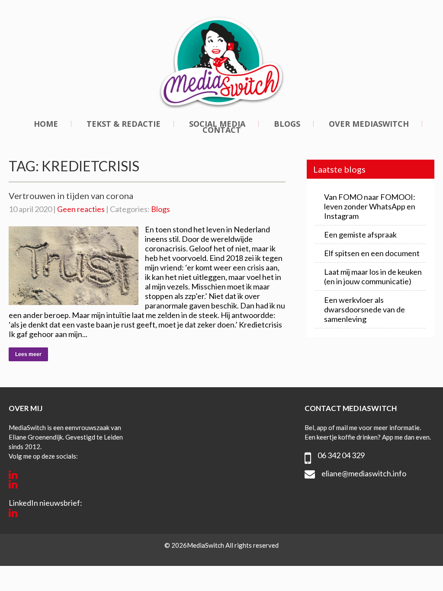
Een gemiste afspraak (360, 234)
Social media (217, 124)
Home (46, 124)
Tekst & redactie (124, 124)
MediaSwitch (206, 545)
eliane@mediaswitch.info (363, 473)
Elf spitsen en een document (372, 253)
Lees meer (28, 354)
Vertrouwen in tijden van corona (71, 195)
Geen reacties (81, 209)
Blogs (287, 124)
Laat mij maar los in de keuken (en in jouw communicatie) (373, 276)
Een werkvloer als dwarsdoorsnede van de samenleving (364, 309)
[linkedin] (13, 475)
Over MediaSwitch (369, 124)
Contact (221, 130)
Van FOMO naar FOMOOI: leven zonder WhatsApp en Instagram (369, 206)
